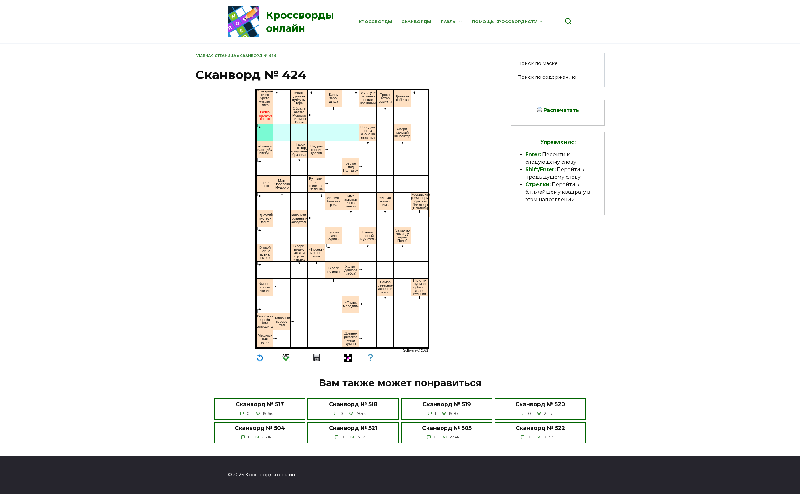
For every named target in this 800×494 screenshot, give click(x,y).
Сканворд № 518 (353, 404)
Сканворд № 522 (540, 428)
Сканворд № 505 (447, 428)
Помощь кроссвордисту (504, 21)
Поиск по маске (538, 63)
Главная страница (215, 55)
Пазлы (449, 21)
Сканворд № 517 (260, 404)
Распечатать (561, 110)
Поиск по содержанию (547, 77)
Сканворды (416, 21)
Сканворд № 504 (260, 428)
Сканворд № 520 (540, 404)
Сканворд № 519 (446, 404)
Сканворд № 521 (353, 428)
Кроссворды (375, 21)
